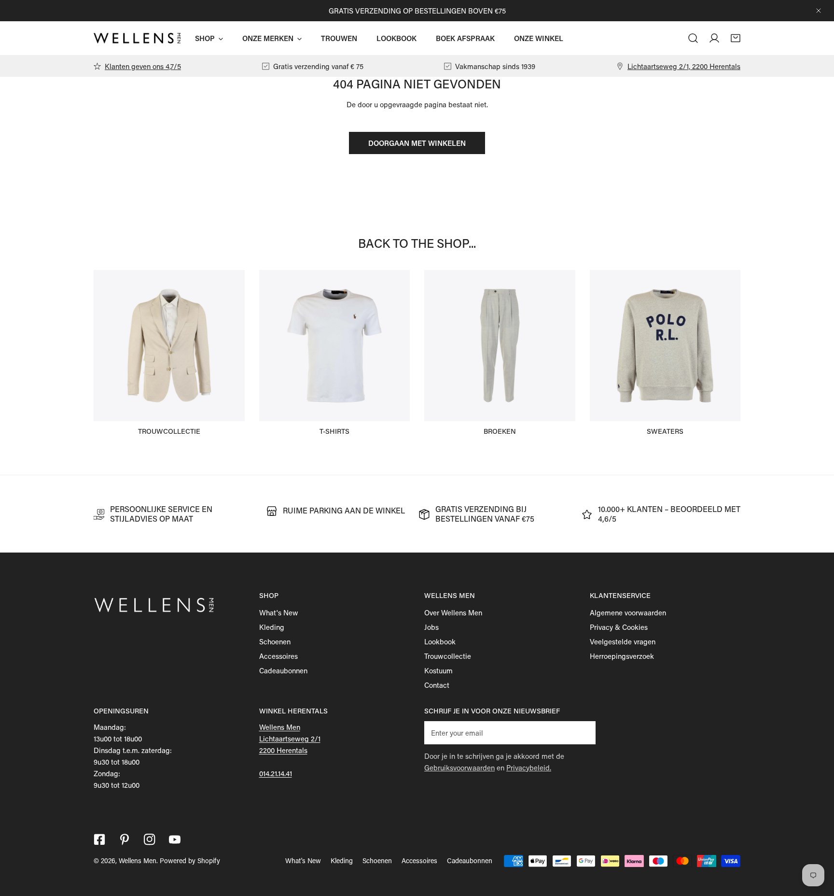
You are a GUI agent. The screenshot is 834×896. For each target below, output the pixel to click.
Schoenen (275, 641)
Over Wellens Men (453, 612)
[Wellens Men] (137, 38)
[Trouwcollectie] (169, 345)
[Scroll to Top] (816, 844)
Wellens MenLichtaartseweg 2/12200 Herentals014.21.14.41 (289, 750)
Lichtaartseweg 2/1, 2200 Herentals (683, 66)
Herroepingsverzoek (622, 656)
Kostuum (438, 670)
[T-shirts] (334, 345)
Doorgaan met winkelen (417, 143)
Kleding (271, 627)
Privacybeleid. (528, 767)
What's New (278, 612)
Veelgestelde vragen (622, 641)
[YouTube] (174, 839)
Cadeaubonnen (283, 670)
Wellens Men (137, 860)
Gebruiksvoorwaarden (459, 767)
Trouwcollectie (447, 656)
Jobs (431, 627)
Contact (436, 685)
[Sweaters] (665, 345)
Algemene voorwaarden (628, 612)
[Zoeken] (693, 38)
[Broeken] (499, 345)
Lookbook (440, 641)
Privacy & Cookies (619, 627)
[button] (735, 38)
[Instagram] (149, 839)
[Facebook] (99, 839)
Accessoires (278, 656)
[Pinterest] (124, 839)
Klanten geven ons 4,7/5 (143, 66)
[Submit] (583, 732)
